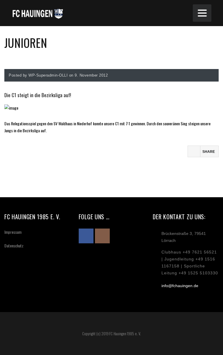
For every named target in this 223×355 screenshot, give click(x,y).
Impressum (12, 232)
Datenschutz (14, 245)
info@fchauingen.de (179, 285)
